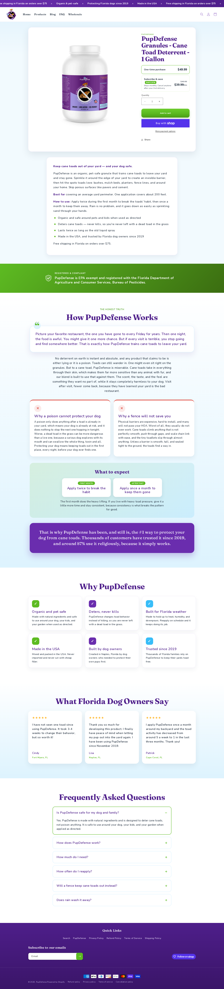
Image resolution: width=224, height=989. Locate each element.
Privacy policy (89, 982)
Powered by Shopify (56, 982)
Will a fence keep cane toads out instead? (87, 886)
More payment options (165, 131)
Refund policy (74, 982)
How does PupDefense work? (79, 843)
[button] (201, 14)
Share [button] (147, 139)
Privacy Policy (96, 938)
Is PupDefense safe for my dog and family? (88, 813)
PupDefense (79, 938)
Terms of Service (133, 938)
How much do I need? (72, 857)
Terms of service (106, 982)
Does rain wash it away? (74, 900)
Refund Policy (114, 938)
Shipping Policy (153, 938)
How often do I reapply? (74, 871)
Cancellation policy (124, 982)
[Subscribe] (79, 956)
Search (66, 938)
